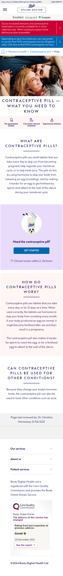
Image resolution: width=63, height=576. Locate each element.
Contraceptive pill (40, 51)
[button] (5, 9)
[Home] (3, 51)
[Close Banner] (60, 28)
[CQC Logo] (24, 509)
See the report (24, 545)
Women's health (17, 51)
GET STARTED (31, 250)
